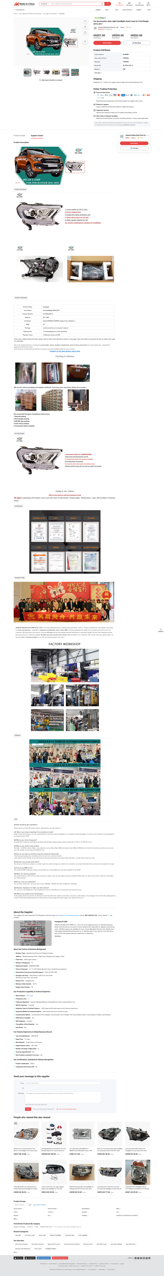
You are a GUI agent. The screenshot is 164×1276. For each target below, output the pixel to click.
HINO (117, 1209)
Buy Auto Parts (88, 1244)
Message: (21, 1093)
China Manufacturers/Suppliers (67, 1263)
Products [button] (44, 4)
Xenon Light (42, 1235)
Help (116, 10)
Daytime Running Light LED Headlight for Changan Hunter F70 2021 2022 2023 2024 (81, 1189)
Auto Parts (29, 996)
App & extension (127, 10)
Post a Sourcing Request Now (66, 1109)
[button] (102, 4)
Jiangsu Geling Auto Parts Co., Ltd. (108, 27)
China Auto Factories (21, 1244)
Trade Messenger (44, 1258)
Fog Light (18, 1235)
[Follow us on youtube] (144, 1258)
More (15, 1252)
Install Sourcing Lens (61, 1258)
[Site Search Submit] (107, 4)
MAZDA (16, 1215)
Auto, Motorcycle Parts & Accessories (30, 14)
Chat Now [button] (137, 43)
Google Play (30, 1258)
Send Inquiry (107, 43)
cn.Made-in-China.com (100, 1266)
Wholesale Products (82, 1263)
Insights (122, 1263)
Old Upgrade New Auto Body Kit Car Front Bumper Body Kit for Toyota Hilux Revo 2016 (54, 1150)
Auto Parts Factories (38, 1244)
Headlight (62, 14)
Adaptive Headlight (55, 1235)
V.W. (117, 1212)
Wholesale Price (93, 1263)
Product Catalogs (40, 1205)
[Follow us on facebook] (136, 1258)
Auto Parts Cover (102, 1244)
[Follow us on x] (138, 1258)
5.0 (127, 138)
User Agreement (92, 1269)
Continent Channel (104, 1263)
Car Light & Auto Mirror (50, 14)
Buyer (106, 10)
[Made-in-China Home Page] (24, 4)
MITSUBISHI (85, 1209)
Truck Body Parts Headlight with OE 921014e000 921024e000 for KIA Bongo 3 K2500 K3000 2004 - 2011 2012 (137, 1189)
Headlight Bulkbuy (50, 1249)
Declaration (102, 1269)
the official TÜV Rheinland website (69, 915)
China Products (53, 1263)
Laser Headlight (82, 1235)
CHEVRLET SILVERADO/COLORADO (127, 1215)
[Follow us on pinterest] (147, 1258)
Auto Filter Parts (131, 1244)
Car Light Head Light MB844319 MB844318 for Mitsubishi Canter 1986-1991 (80, 1150)
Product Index (114, 1263)
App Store (18, 1258)
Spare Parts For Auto (54, 1244)
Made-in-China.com (74, 1266)
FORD (15, 1212)
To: (23, 1088)
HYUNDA (84, 1215)
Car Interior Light (30, 1235)
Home (15, 14)
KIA (49, 1215)
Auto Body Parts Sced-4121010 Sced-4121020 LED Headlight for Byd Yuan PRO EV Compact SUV (109, 1189)
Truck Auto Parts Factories (72, 1244)
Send (28, 1109)
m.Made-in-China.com (86, 1266)
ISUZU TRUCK (18, 1209)
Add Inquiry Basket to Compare (52, 80)
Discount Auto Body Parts (22, 1249)
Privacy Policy (111, 1269)
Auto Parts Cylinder (116, 1244)
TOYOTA (50, 1212)
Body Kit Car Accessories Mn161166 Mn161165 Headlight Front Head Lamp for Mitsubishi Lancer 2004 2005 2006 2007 (26, 1150)
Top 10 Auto (37, 1249)
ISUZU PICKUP (52, 1209)
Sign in (148, 5)
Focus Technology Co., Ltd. (69, 1269)
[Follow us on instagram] (141, 1258)
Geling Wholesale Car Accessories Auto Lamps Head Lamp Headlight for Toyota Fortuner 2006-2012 (25, 1189)
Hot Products (43, 1263)
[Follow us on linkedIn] (149, 1258)
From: (22, 1083)
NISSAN (84, 1212)
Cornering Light (69, 1235)
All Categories (20, 10)
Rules (149, 10)
